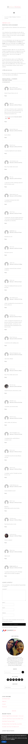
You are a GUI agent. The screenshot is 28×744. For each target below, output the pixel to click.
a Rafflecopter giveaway (7, 70)
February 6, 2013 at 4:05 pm (16, 178)
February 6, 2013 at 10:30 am (16, 130)
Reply (5, 95)
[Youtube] (22, 679)
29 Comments (14, 78)
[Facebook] (8, 679)
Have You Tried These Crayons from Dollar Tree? (12, 718)
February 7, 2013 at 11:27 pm (16, 299)
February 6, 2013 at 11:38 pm (16, 264)
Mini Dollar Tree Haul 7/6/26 (8, 721)
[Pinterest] (13, 679)
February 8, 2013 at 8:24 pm (16, 386)
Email (3, 607)
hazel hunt (12, 230)
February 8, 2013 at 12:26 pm (16, 354)
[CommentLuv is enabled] (9, 631)
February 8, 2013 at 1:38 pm (16, 370)
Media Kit (4, 701)
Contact (4, 704)
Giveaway (10, 80)
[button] (14, 12)
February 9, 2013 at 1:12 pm (16, 486)
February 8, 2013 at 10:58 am (16, 338)
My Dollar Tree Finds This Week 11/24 (10, 726)
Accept (4, 741)
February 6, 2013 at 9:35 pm (16, 232)
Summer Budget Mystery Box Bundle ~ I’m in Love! (13, 715)
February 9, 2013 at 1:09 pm (16, 469)
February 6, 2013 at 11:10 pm (16, 248)
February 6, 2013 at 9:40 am (16, 104)
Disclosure (4, 706)
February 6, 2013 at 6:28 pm (16, 196)
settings (13, 739)
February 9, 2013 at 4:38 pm (16, 520)
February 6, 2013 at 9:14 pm (16, 213)
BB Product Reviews (14, 6)
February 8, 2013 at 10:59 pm (16, 402)
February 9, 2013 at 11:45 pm (16, 567)
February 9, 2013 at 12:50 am (16, 434)
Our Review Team (6, 698)
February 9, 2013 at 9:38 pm (16, 535)
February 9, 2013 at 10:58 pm (16, 551)
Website (4, 612)
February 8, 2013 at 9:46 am (16, 316)
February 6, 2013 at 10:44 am (16, 146)
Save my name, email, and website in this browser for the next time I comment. (13, 620)
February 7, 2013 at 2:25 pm (16, 281)
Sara (11, 103)
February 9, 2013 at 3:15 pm (16, 502)
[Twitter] (11, 679)
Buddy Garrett (13, 566)
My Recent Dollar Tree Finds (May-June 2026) (12, 724)
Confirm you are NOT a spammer (10, 627)
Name (3, 602)
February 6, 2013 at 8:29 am (16, 89)
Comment (4, 589)
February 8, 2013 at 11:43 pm (16, 418)
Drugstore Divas (12, 41)
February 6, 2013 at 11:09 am (16, 162)
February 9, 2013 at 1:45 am (16, 451)
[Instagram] (16, 679)
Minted (20, 43)
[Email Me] (19, 679)
